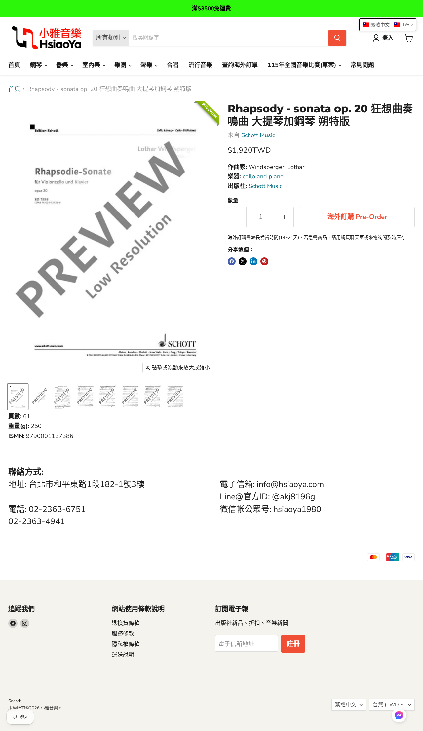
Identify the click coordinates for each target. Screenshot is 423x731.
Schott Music (258, 135)
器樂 (63, 65)
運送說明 (123, 655)
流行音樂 (200, 65)
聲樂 (147, 65)
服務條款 (123, 633)
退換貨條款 (126, 623)
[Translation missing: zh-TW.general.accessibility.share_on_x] (243, 261)
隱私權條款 (126, 644)
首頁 (14, 65)
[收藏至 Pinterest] (264, 261)
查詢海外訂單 (240, 65)
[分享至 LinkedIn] (253, 261)
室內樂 (92, 65)
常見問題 (362, 65)
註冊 (293, 643)
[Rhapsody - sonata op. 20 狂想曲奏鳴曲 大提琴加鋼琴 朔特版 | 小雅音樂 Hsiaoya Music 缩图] (18, 397)
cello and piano (263, 176)
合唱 (172, 65)
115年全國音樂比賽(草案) (303, 65)
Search (14, 701)
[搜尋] (337, 38)
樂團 (121, 65)
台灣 (389, 704)
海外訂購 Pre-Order (357, 216)
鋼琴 (37, 65)
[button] (399, 716)
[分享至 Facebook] (232, 261)
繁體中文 (345, 704)
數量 (233, 201)
